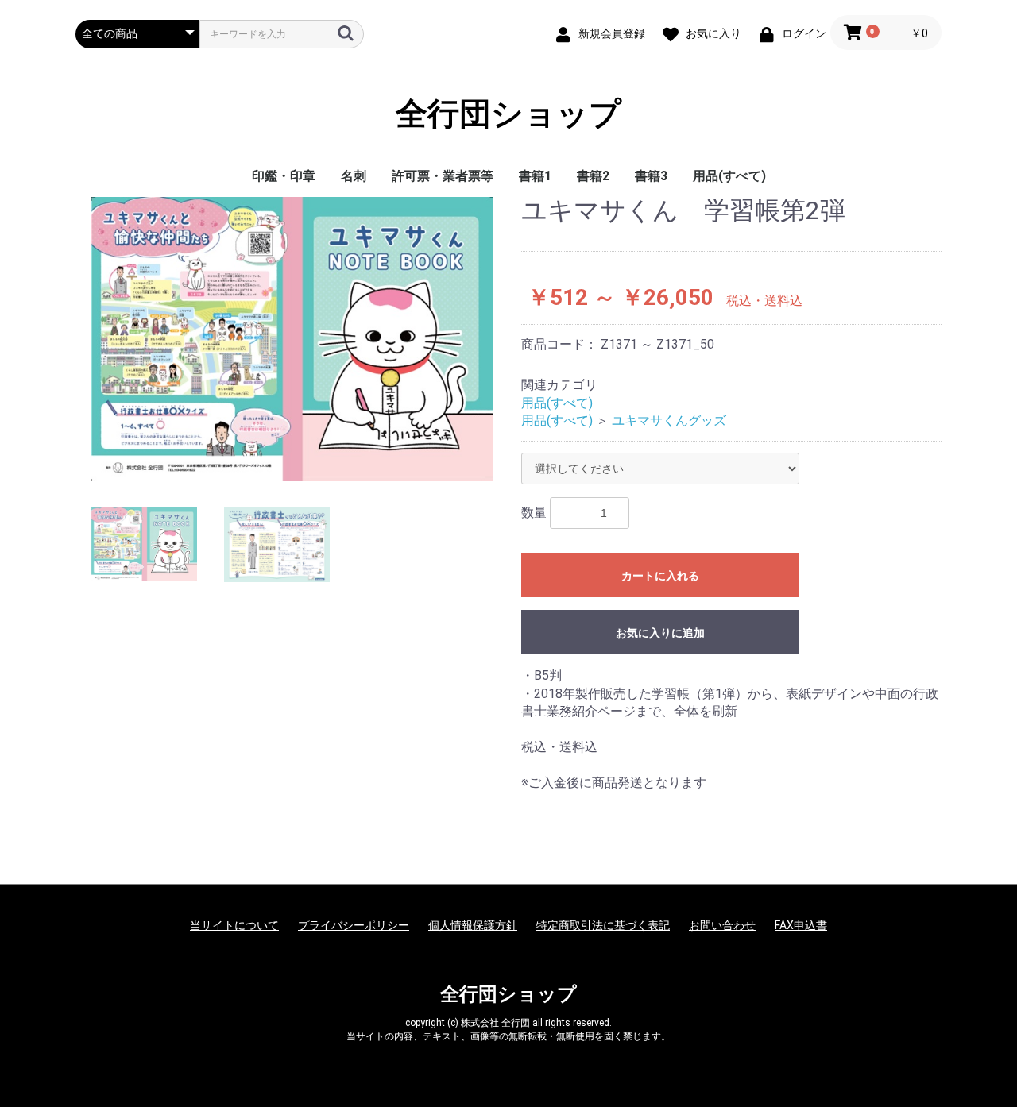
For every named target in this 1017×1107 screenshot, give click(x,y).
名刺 (353, 175)
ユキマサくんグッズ (669, 420)
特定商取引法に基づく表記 (603, 925)
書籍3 (651, 175)
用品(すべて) (729, 175)
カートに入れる (660, 575)
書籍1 (535, 175)
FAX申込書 (801, 925)
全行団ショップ (508, 114)
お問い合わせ (722, 925)
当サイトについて (234, 925)
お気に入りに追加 (660, 633)
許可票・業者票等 (442, 175)
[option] (292, 339)
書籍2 (593, 175)
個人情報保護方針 (472, 925)
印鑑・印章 (283, 175)
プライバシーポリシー (353, 925)
